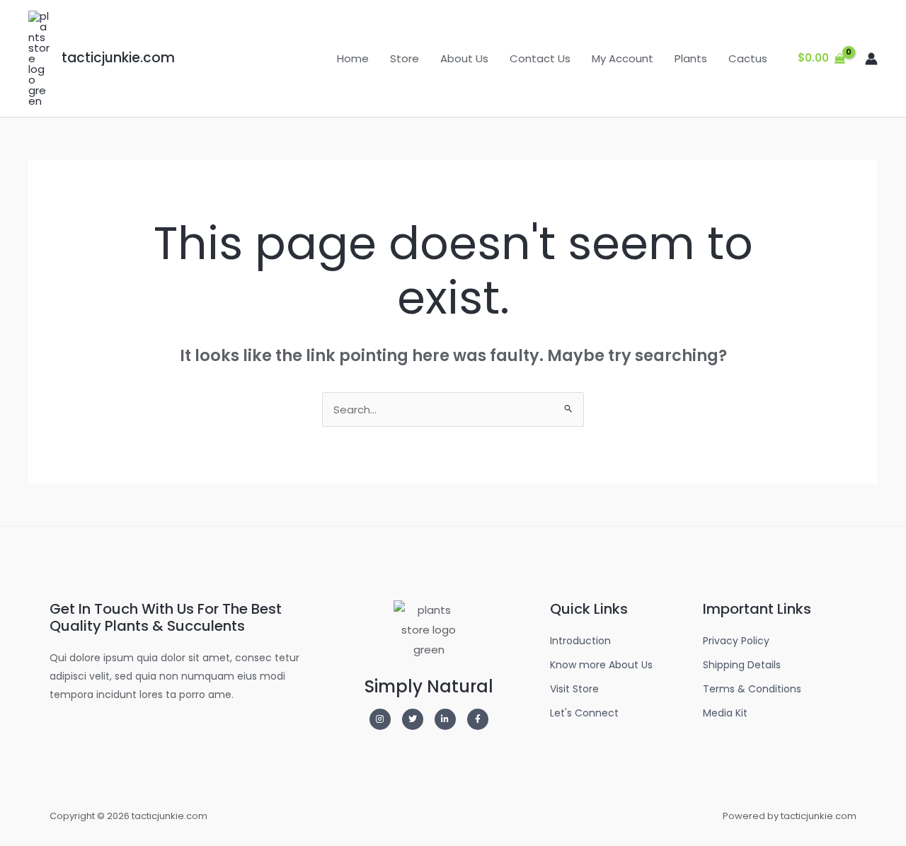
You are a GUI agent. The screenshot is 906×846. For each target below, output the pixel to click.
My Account (622, 58)
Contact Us (540, 58)
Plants (691, 58)
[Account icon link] (871, 58)
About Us (464, 58)
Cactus (747, 58)
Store (404, 58)
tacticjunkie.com (118, 57)
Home (353, 58)
